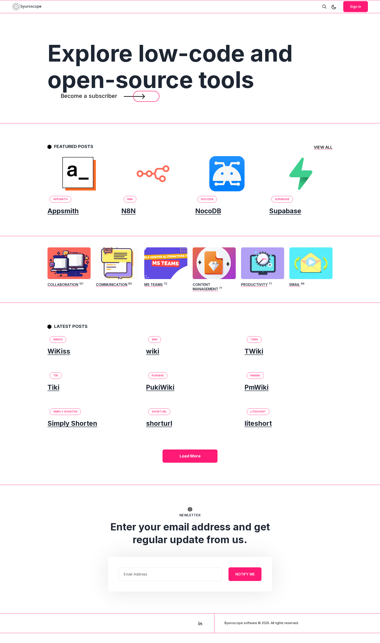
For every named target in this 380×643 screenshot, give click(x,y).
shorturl (159, 411)
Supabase (282, 199)
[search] (324, 6)
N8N (130, 199)
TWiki (254, 339)
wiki (154, 339)
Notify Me (245, 574)
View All (323, 147)
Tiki (55, 375)
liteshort (258, 411)
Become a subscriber (90, 96)
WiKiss (58, 339)
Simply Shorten (65, 411)
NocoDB (207, 199)
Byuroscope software (240, 623)
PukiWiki (158, 375)
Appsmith (60, 199)
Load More (190, 456)
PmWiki (255, 375)
